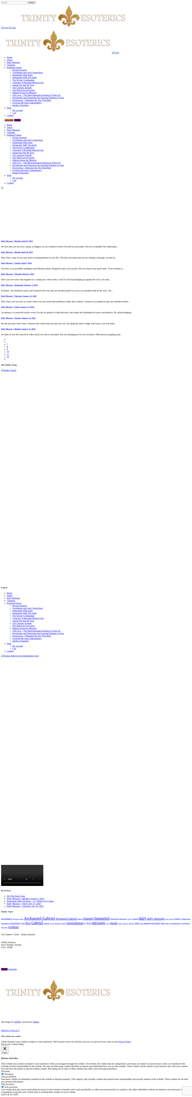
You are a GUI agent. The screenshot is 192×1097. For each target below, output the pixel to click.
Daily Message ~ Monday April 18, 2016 (17, 252)
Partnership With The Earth (24, 613)
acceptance (6, 918)
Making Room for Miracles (24, 628)
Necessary (9, 1074)
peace (107, 923)
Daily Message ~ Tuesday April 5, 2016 (16, 263)
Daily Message (13, 598)
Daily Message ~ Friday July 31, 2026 (24, 903)
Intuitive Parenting (20, 641)
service (131, 923)
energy (178, 919)
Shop (9, 643)
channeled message (118, 919)
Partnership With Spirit (22, 611)
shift (137, 923)
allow (21, 919)
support (147, 923)
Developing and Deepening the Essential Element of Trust (38, 633)
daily (143, 918)
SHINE (17, 1022)
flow (28, 923)
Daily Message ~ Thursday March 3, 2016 (17, 274)
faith (23, 923)
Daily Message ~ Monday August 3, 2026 (25, 898)
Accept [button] (114, 1042)
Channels (11, 600)
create (129, 919)
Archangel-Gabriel (39, 918)
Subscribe (9, 120)
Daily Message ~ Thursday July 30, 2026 (25, 906)
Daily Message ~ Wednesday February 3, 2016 (19, 285)
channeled (101, 918)
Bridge (36, 1022)
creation (135, 919)
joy (84, 923)
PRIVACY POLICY (10, 1030)
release (120, 923)
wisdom (13, 927)
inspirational (75, 923)
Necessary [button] (5, 1071)
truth (167, 923)
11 (8, 354)
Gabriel (37, 923)
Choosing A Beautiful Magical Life (28, 618)
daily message (156, 918)
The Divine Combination (23, 616)
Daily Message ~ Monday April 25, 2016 (17, 241)
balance (79, 919)
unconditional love (175, 923)
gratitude (46, 923)
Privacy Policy (124, 1042)
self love (125, 923)
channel (88, 918)
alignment (16, 919)
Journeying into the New (23, 621)
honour (63, 923)
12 (8, 357)
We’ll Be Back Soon (16, 896)
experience (15, 923)
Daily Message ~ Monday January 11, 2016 (18, 329)
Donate (17, 120)
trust (163, 923)
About (9, 595)
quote (113, 923)
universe (4, 927)
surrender (155, 923)
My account (17, 646)
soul (141, 923)
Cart (14, 648)
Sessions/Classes (14, 603)
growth (52, 923)
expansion (5, 923)
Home (9, 593)
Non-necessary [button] (7, 1084)
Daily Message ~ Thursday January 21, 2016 (19, 296)
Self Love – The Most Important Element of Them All (36, 631)
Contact (10, 651)
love (89, 923)
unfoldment (186, 923)
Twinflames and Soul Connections (27, 608)
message (98, 923)
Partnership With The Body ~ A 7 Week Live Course (30, 901)
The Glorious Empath (22, 623)
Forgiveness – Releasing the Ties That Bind (31, 636)
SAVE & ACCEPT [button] (9, 1094)
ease (166, 919)
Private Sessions (19, 605)
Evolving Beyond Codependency (27, 638)
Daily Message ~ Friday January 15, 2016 (17, 307)
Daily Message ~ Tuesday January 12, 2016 (18, 318)
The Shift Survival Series (23, 626)
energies (171, 919)
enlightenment (185, 919)
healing (58, 923)
